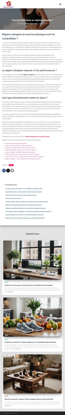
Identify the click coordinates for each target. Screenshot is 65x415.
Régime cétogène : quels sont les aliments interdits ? (20, 150)
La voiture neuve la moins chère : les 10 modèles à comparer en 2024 (23, 188)
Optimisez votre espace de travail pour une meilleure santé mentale (23, 205)
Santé (11, 165)
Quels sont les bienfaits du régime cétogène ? (18, 145)
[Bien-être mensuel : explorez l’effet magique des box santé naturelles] (32, 374)
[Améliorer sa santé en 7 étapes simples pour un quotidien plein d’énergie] (32, 317)
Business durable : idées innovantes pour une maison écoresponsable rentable (26, 201)
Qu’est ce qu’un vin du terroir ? (13, 198)
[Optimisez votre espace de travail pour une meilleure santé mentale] (32, 260)
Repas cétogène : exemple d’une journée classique (20, 152)
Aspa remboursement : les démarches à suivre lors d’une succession (23, 192)
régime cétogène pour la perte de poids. (37, 136)
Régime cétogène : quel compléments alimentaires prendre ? (23, 159)
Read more (10, 292)
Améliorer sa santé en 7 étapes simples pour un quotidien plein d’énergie (25, 218)
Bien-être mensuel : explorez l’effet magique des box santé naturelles (29, 399)
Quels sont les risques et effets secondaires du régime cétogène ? (24, 156)
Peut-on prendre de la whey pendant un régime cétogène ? (22, 154)
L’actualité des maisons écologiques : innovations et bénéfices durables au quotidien (28, 211)
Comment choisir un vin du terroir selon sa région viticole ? (21, 195)
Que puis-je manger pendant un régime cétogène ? (20, 148)
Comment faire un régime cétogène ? (16, 143)
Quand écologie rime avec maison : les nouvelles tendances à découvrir (24, 214)
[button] (60, 4)
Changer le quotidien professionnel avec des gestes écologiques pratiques (25, 208)
